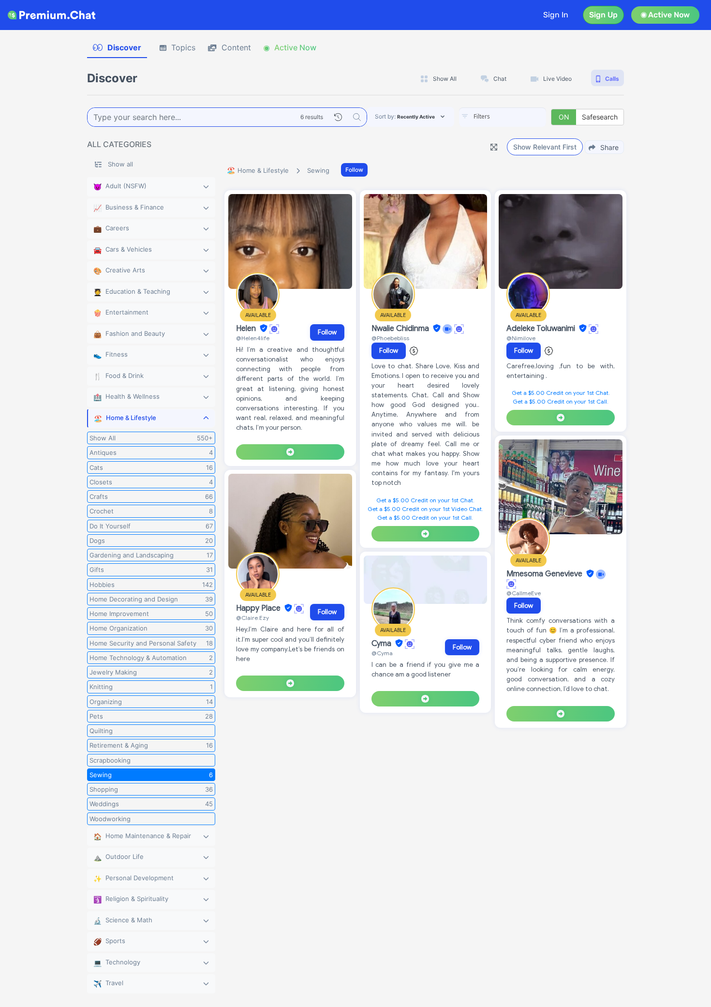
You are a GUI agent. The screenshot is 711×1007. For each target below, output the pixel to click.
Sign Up (603, 14)
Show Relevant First (545, 147)
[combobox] (502, 117)
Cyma (382, 643)
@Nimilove (520, 338)
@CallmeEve (523, 593)
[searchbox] (517, 116)
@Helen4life (252, 338)
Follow (354, 169)
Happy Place (259, 608)
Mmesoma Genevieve (545, 574)
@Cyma (382, 653)
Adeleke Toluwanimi (541, 328)
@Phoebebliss (390, 338)
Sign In (555, 14)
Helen (247, 328)
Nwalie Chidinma (401, 328)
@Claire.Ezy (252, 617)
